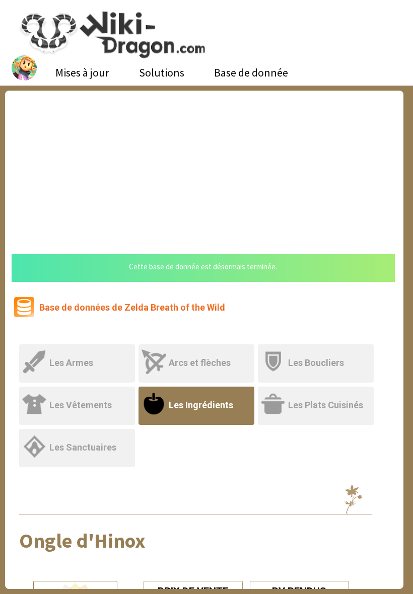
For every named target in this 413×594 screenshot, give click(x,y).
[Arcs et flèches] (198, 350)
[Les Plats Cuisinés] (316, 393)
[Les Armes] (79, 350)
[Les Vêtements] (79, 393)
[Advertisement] (204, 166)
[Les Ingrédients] (198, 393)
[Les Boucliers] (316, 350)
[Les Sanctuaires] (77, 435)
